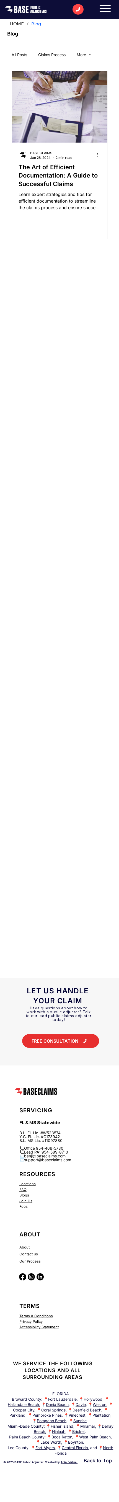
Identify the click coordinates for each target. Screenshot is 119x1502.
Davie (81, 1404)
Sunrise (80, 1420)
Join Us (25, 1201)
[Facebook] (22, 1276)
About (24, 1247)
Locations (27, 1184)
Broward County (26, 1399)
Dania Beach (57, 1404)
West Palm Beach (95, 1437)
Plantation (101, 1415)
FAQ (23, 1189)
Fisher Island (62, 1426)
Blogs (24, 1195)
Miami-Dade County (25, 1426)
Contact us (28, 1254)
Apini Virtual (69, 1462)
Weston (99, 1404)
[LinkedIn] (40, 1276)
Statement (49, 1327)
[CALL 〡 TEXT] (78, 9)
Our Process (30, 1261)
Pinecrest (77, 1415)
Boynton (75, 1442)
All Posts (19, 54)
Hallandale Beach (23, 1404)
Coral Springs (53, 1410)
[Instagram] (31, 1276)
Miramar (87, 1426)
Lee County (18, 1447)
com (67, 1159)
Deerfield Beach (87, 1410)
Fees (23, 1206)
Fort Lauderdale (62, 1399)
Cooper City (23, 1410)
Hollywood (93, 1399)
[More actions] (100, 155)
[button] (60, 1041)
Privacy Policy (31, 1321)
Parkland (17, 1415)
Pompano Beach (51, 1420)
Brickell (78, 1431)
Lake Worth (50, 1442)
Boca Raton (61, 1437)
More (81, 54)
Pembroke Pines (47, 1415)
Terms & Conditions (36, 1316)
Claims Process (52, 54)
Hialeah (58, 1431)
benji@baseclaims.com (45, 1156)
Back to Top (98, 1460)
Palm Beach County (27, 1437)
